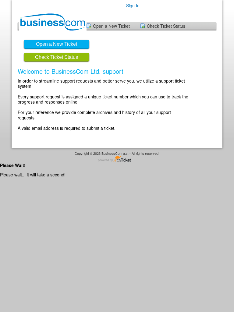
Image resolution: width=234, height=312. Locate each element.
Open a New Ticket (111, 26)
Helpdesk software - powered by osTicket (117, 159)
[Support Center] (52, 21)
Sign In (133, 5)
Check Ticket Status (166, 26)
